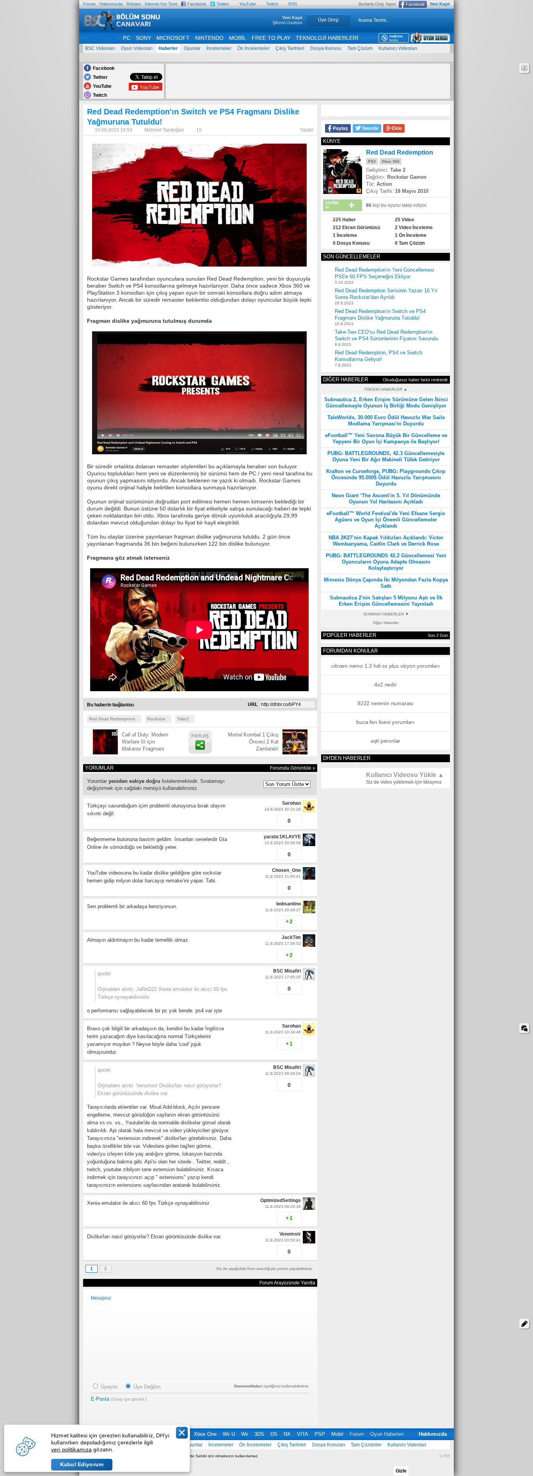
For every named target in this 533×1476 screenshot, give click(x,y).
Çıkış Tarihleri (289, 48)
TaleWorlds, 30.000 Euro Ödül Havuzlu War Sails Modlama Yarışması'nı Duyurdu (386, 420)
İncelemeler (218, 48)
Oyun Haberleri (387, 1434)
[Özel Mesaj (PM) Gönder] (270, 823)
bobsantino (288, 904)
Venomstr (290, 1234)
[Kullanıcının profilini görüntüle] (309, 811)
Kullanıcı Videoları (397, 48)
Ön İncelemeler (253, 48)
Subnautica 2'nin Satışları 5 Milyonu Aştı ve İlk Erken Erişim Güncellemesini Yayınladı (386, 601)
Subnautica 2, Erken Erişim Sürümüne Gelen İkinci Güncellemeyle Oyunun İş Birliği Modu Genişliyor (386, 403)
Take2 (183, 719)
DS (273, 1434)
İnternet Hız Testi (161, 4)
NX (287, 1434)
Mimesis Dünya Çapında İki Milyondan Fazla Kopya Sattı (386, 583)
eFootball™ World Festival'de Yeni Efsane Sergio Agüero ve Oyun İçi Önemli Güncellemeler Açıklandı (386, 519)
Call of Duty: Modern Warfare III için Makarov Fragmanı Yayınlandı (145, 742)
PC (126, 38)
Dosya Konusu (325, 48)
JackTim (291, 937)
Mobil (337, 1434)
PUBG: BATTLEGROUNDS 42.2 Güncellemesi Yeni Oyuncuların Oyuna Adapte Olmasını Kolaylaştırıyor (386, 562)
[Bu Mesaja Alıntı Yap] (270, 817)
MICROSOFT (173, 38)
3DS (259, 1434)
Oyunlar (192, 48)
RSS (292, 4)
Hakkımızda (111, 4)
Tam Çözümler (366, 1445)
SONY (143, 38)
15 (199, 130)
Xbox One (205, 1434)
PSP (319, 1434)
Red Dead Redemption (112, 719)
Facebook (196, 4)
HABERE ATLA (524, 68)
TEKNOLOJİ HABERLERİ (327, 38)
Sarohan (291, 803)
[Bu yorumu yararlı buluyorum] (257, 820)
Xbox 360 (391, 161)
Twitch (272, 4)
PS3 (372, 161)
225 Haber (344, 219)
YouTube (247, 4)
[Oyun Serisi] (430, 38)
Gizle (401, 1471)
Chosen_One (286, 870)
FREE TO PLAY (271, 38)
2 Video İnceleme (414, 227)
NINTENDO (209, 38)
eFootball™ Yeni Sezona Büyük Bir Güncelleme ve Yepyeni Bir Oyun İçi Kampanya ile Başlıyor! (386, 438)
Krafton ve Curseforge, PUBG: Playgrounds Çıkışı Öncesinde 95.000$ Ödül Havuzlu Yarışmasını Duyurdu (386, 477)
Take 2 (397, 170)
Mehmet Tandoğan (164, 130)
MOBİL (237, 38)
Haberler (168, 48)
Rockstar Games (406, 177)
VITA (302, 1434)
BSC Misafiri (287, 971)
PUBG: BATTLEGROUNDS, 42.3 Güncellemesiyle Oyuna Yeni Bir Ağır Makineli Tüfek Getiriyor (385, 456)
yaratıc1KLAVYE (282, 836)
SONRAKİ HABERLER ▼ (386, 614)
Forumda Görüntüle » (292, 768)
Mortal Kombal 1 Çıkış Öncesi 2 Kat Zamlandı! (253, 742)
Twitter (223, 4)
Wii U (229, 1434)
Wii (244, 1434)
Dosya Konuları (328, 1445)
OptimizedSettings (280, 1200)
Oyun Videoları (137, 48)
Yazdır (306, 130)
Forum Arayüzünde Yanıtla (287, 1283)
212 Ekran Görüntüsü (356, 227)
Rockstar (156, 719)
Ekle (397, 128)
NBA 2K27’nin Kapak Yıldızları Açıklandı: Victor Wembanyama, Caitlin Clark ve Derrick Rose (386, 541)
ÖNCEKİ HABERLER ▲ (385, 389)
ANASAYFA (101, 38)
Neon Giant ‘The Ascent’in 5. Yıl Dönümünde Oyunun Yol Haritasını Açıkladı (386, 499)
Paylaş (340, 128)
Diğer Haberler (386, 623)
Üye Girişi (328, 20)
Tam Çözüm (360, 48)
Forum (89, 4)
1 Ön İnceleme (410, 235)
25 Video (404, 219)
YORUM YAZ (524, 1323)
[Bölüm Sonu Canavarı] (122, 28)
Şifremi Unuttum (287, 22)
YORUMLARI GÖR (524, 1028)
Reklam (133, 4)
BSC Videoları (100, 48)
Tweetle (370, 128)
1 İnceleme (345, 235)
